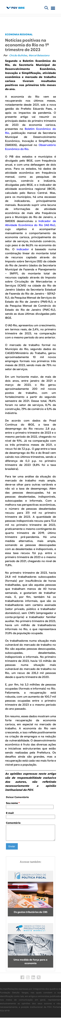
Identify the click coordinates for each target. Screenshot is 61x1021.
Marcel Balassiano (39, 55)
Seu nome (13, 803)
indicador (23, 249)
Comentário (13, 822)
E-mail (10, 812)
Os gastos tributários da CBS (30, 912)
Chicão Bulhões (18, 55)
